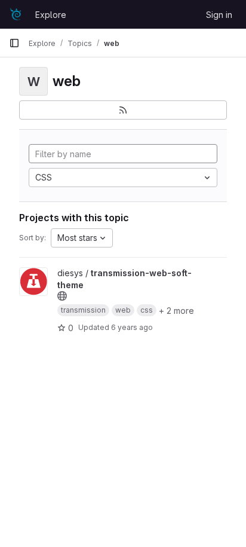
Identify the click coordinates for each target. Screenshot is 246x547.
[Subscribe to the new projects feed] (123, 110)
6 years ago (132, 327)
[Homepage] (16, 14)
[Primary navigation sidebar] (14, 43)
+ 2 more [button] (176, 310)
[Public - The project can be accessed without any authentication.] (62, 296)
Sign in (219, 15)
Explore (50, 15)
